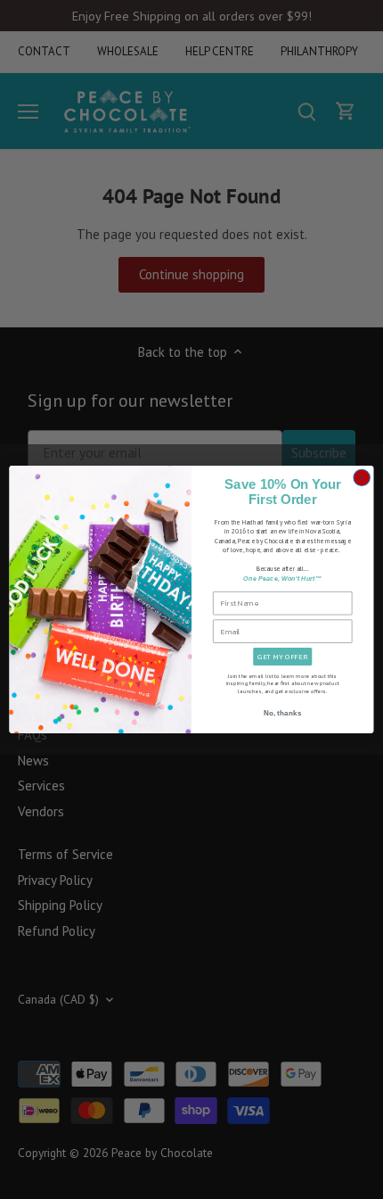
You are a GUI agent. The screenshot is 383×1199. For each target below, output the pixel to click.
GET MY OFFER (282, 656)
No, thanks (283, 712)
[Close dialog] (362, 477)
